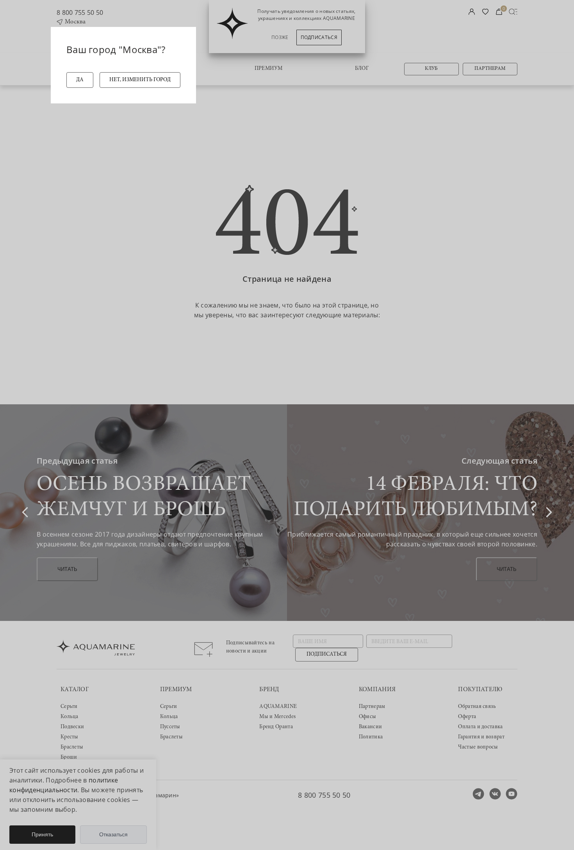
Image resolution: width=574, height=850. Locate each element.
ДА (80, 80)
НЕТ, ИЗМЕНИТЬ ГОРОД (140, 80)
